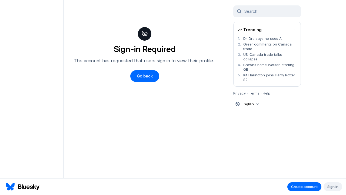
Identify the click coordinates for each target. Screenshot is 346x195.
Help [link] (266, 93)
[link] (267, 38)
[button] (144, 76)
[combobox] (270, 11)
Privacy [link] (239, 93)
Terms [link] (254, 93)
